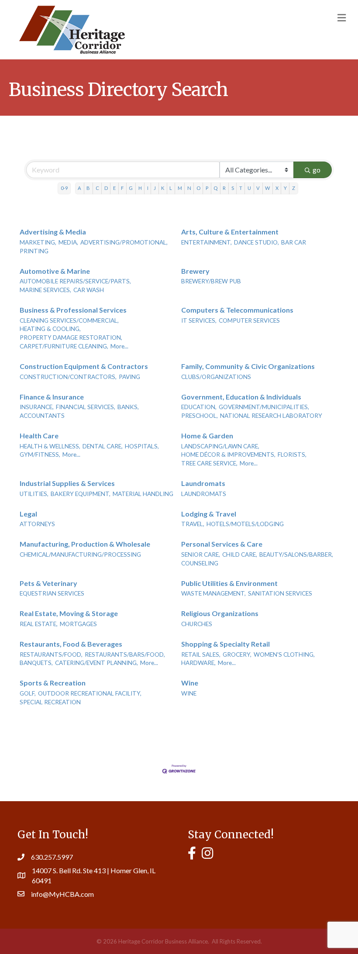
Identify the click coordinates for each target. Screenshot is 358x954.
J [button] (155, 188)
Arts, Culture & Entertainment (230, 231)
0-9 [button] (64, 188)
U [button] (249, 188)
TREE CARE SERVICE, (209, 463)
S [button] (232, 188)
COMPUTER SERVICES (249, 320)
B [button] (88, 188)
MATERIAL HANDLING (143, 493)
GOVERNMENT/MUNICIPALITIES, (264, 406)
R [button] (224, 188)
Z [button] (293, 188)
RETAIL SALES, (200, 654)
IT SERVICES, (199, 320)
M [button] (180, 188)
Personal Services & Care (221, 544)
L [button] (170, 188)
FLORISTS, (292, 454)
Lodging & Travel (208, 514)
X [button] (277, 188)
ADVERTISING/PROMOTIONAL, (124, 242)
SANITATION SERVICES (280, 593)
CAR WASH (88, 289)
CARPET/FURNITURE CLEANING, (64, 346)
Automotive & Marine (55, 271)
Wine (189, 682)
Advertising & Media (53, 231)
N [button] (189, 188)
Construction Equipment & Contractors (84, 366)
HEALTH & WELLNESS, (50, 446)
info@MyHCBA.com (62, 894)
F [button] (122, 188)
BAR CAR (293, 242)
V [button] (258, 188)
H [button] (140, 188)
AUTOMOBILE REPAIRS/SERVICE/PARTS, (75, 281)
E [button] (114, 188)
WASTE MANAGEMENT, (213, 593)
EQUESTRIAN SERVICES (52, 593)
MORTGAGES (78, 623)
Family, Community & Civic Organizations (248, 366)
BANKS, (128, 406)
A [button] (79, 188)
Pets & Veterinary (48, 583)
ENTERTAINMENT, (206, 242)
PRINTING (34, 251)
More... (119, 346)
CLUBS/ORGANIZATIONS (216, 376)
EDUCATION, (199, 406)
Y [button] (285, 188)
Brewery (195, 271)
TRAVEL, (192, 523)
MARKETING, (38, 242)
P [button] (207, 188)
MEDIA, (68, 242)
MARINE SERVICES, (45, 289)
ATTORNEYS (37, 523)
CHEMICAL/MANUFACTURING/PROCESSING (80, 554)
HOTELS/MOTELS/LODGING (245, 523)
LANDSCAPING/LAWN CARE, (220, 446)
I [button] (147, 188)
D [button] (106, 188)
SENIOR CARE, (200, 554)
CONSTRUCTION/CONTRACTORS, (68, 376)
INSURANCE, (37, 406)
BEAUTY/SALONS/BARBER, (296, 554)
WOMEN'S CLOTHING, (284, 654)
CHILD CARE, (239, 554)
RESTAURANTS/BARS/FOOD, (125, 654)
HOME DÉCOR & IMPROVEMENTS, (228, 454)
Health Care (39, 435)
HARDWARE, (198, 662)
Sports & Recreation (53, 682)
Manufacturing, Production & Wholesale (85, 544)
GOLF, (28, 693)
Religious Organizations (219, 613)
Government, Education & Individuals (241, 397)
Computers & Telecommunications (237, 310)
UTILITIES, (34, 493)
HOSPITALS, (142, 446)
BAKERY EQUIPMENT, (80, 493)
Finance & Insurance (52, 397)
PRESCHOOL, (199, 415)
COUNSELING (199, 563)
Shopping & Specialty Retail (225, 644)
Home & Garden (207, 435)
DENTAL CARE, (103, 446)
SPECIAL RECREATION (50, 702)
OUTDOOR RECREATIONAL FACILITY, (89, 693)
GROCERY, (237, 654)
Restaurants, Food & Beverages (71, 644)
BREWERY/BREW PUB (211, 281)
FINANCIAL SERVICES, (85, 406)
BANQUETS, (36, 662)
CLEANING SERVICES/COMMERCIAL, (69, 320)
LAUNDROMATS (203, 493)
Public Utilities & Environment (229, 583)
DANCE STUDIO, (256, 242)
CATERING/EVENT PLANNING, (96, 662)
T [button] (240, 188)
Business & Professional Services (73, 310)
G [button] (131, 188)
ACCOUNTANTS (42, 415)
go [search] (316, 169)
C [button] (97, 188)
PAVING (129, 376)
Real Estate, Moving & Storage (69, 613)
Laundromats (203, 483)
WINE (188, 693)
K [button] (162, 188)
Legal (28, 514)
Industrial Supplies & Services (67, 483)
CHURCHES (196, 623)
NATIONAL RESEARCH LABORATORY (271, 415)
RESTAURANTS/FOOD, (51, 654)
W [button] (267, 188)
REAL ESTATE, (39, 623)
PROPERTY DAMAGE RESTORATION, (71, 337)
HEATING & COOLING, (50, 328)
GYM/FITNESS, (40, 454)
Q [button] (215, 188)
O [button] (198, 188)
